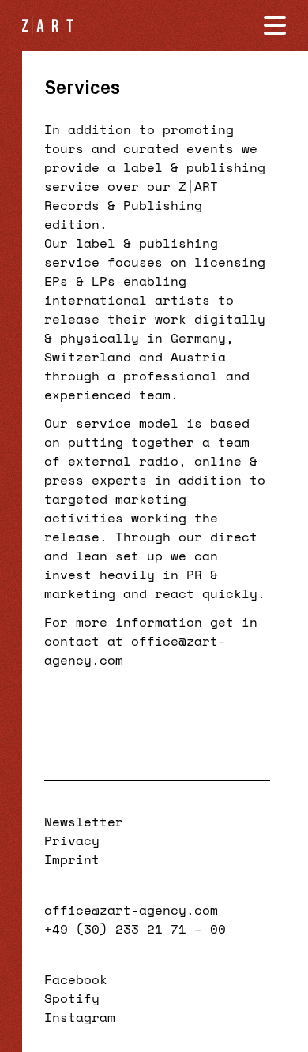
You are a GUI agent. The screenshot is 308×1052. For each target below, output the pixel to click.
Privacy (72, 840)
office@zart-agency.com (131, 909)
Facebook (75, 979)
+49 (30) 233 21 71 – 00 (135, 928)
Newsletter (83, 821)
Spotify (72, 998)
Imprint (72, 859)
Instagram (79, 1017)
